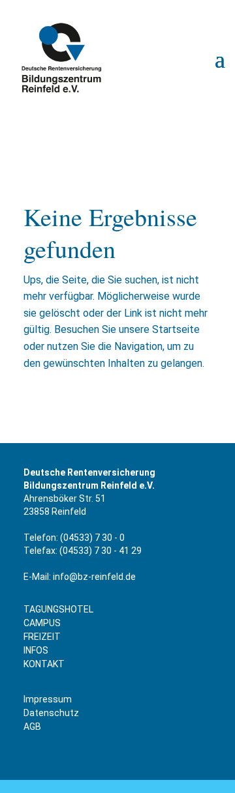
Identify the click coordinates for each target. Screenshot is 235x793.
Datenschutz (51, 713)
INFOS (36, 650)
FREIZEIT (42, 636)
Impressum (48, 699)
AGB (32, 726)
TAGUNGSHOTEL (58, 609)
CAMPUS (42, 623)
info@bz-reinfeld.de (94, 576)
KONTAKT (44, 664)
